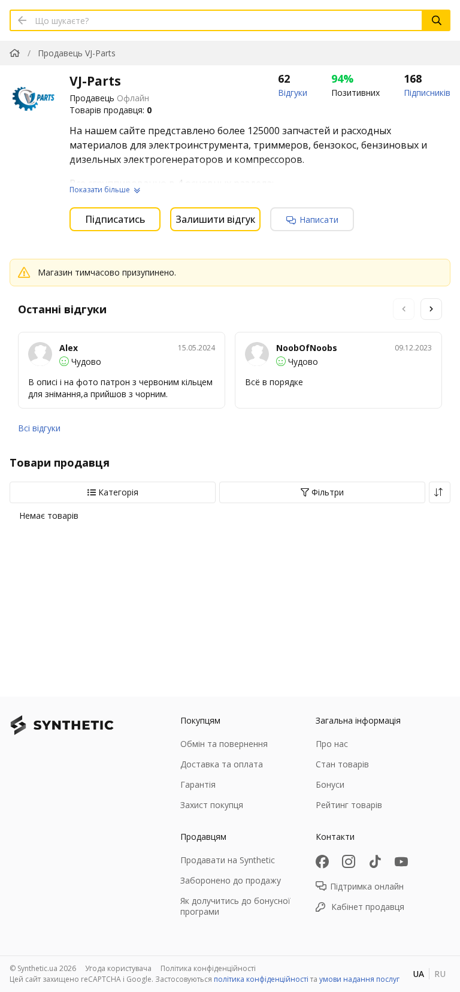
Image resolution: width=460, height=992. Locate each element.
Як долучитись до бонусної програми (235, 906)
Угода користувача (118, 968)
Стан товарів (342, 764)
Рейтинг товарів (349, 804)
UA (418, 973)
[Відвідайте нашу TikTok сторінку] (375, 861)
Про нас (332, 743)
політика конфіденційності (261, 979)
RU (440, 973)
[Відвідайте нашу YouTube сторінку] (401, 861)
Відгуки (292, 92)
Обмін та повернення (224, 743)
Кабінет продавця (367, 906)
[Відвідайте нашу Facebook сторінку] (322, 861)
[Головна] (15, 53)
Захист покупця (211, 804)
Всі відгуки (39, 428)
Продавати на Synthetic (227, 860)
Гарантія (198, 784)
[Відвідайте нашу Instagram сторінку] (348, 861)
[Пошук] (436, 20)
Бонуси (330, 784)
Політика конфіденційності (208, 968)
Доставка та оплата (221, 764)
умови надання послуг (359, 979)
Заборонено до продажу (230, 880)
